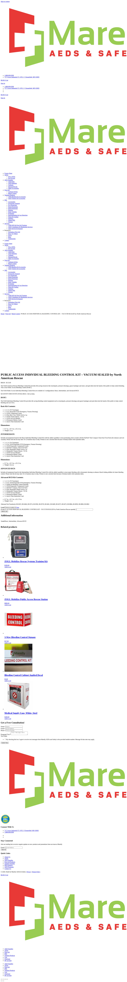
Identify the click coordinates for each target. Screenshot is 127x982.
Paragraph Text (6, 734)
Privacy (29, 872)
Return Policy (36, 872)
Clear (17, 507)
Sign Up (3, 849)
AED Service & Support (15, 228)
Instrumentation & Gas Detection (18, 215)
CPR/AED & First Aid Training (17, 225)
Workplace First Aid (14, 232)
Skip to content (5, 1)
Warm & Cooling (13, 217)
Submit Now (4, 743)
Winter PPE (11, 220)
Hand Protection (13, 207)
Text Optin (4, 736)
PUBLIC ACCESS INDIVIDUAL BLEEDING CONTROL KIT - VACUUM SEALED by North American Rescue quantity (38, 509)
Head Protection (13, 208)
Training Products (9, 195)
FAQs (10, 235)
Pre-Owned (11, 178)
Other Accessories (13, 188)
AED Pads (11, 182)
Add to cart (4, 511)
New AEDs (11, 176)
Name (3, 726)
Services (6, 223)
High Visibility (12, 212)
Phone (3, 730)
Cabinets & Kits (13, 192)
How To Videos (13, 233)
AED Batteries (12, 183)
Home (2, 314)
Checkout (7, 959)
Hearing (10, 210)
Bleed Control (12, 193)
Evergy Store (8, 173)
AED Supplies (8, 180)
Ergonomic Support (14, 203)
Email (3, 728)
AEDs (6, 175)
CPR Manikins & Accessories (17, 197)
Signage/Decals (12, 187)
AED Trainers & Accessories (16, 198)
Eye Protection (12, 205)
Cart (5, 957)
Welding (10, 218)
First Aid (7, 190)
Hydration (11, 213)
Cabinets (10, 185)
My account (7, 960)
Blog (9, 237)
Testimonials (12, 239)
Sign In (3, 83)
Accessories (11, 202)
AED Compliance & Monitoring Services (20, 227)
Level (2, 507)
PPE (5, 200)
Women (10, 222)
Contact (6, 240)
